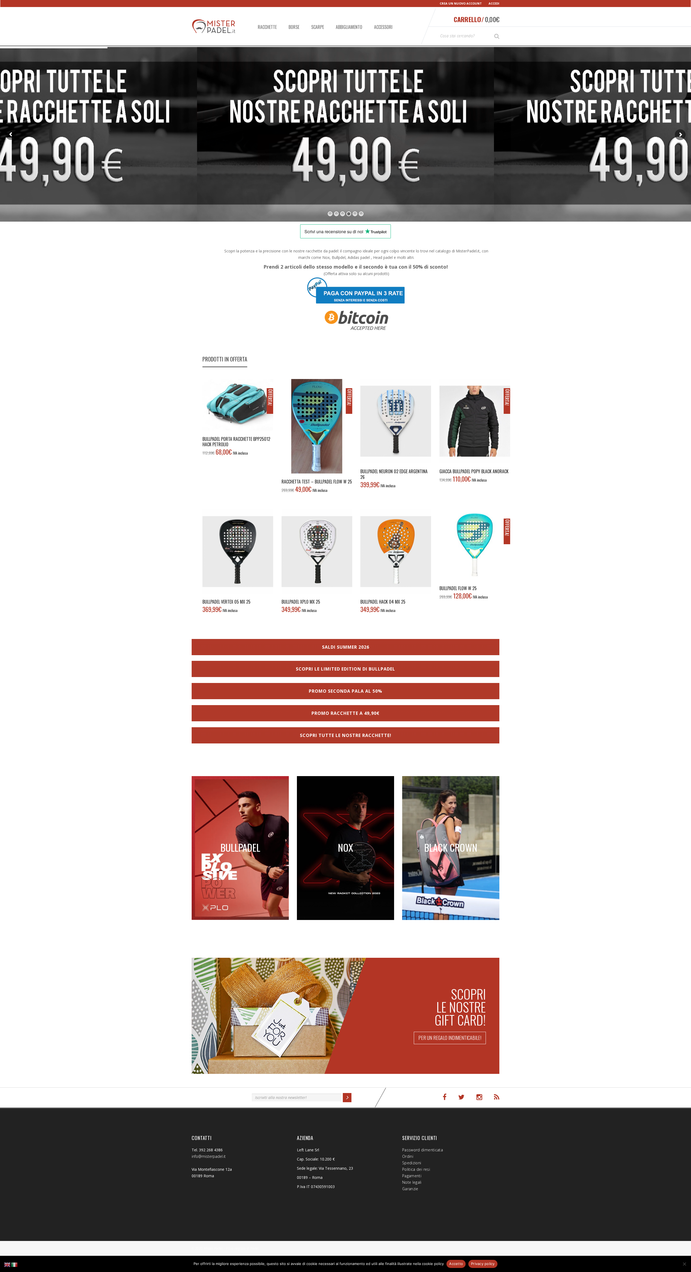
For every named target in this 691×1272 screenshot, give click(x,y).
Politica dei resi (416, 1169)
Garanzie (410, 1188)
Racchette (267, 27)
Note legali (412, 1182)
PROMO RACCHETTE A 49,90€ (345, 713)
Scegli (474, 421)
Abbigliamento (349, 27)
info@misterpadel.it (209, 1156)
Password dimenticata (422, 1149)
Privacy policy (483, 1263)
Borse (294, 27)
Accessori (383, 27)
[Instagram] (479, 1097)
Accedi (494, 3)
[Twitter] (461, 1097)
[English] (7, 1264)
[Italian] (14, 1264)
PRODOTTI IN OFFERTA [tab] (224, 359)
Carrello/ (476, 19)
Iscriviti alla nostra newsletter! (219, 1096)
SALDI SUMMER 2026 (345, 647)
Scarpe (317, 27)
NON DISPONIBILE (395, 421)
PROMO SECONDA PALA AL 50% (345, 691)
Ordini (407, 1156)
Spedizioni (411, 1162)
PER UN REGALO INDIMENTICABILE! (449, 1037)
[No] (684, 1264)
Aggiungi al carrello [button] (238, 404)
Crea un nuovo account (461, 3)
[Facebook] (444, 1097)
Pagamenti (411, 1175)
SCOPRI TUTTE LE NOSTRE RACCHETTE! (345, 735)
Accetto (456, 1263)
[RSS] (496, 1097)
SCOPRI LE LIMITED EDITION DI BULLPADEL (345, 669)
